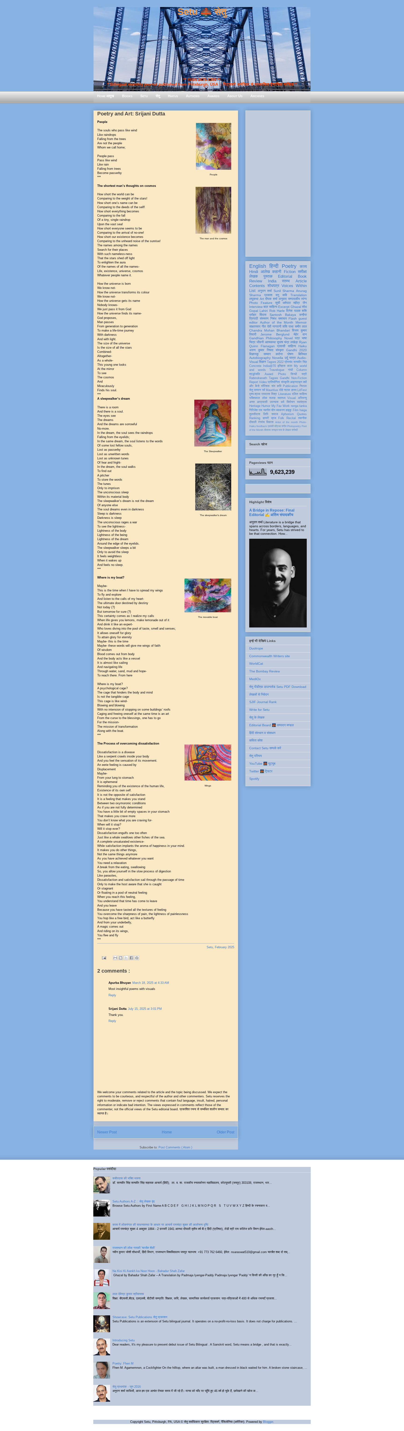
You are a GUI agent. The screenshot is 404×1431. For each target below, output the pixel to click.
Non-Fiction (299, 378)
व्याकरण (280, 410)
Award (269, 374)
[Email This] (115, 957)
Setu (144, 96)
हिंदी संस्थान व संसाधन (262, 733)
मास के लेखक (284, 429)
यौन (273, 410)
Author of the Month (276, 322)
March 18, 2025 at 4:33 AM (150, 983)
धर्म (282, 402)
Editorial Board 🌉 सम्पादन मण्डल (271, 725)
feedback (261, 426)
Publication (290, 386)
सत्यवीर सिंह (300, 362)
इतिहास (281, 366)
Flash (293, 318)
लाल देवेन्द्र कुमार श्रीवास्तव (128, 1294)
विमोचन (291, 402)
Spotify (254, 779)
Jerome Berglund (274, 334)
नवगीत (266, 410)
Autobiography (260, 358)
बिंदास (263, 315)
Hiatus (173, 96)
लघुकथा (253, 299)
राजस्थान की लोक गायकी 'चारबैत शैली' (133, 1248)
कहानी (276, 271)
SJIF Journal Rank (263, 702)
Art (262, 299)
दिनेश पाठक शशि (296, 311)
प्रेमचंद (288, 362)
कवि (284, 295)
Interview (256, 307)
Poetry (289, 266)
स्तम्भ (286, 281)
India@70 (269, 366)
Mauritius (272, 390)
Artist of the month (286, 422)
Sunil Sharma (284, 291)
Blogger (268, 1422)
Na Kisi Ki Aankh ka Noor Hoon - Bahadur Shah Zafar (148, 1271)
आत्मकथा (270, 342)
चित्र (252, 342)
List (252, 290)
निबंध (273, 318)
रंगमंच (261, 422)
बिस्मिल (302, 354)
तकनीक (302, 418)
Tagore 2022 (275, 362)
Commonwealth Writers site (269, 656)
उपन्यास (274, 402)
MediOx (255, 679)
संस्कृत (280, 350)
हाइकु (289, 410)
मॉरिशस (265, 386)
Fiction (290, 271)
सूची (277, 303)
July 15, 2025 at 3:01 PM (145, 1009)
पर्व (263, 390)
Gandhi (284, 378)
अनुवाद (282, 299)
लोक (264, 398)
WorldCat (256, 663)
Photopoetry (294, 426)
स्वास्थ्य (281, 398)
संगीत (283, 426)
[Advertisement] (278, 182)
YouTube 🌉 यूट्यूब (262, 763)
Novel (288, 338)
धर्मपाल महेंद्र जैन (295, 303)
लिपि (265, 414)
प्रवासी (281, 346)
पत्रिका (277, 426)
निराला (303, 386)
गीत (264, 326)
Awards (213, 96)
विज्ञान (262, 362)
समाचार (282, 318)
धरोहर (252, 315)
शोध (304, 307)
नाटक (287, 390)
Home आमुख (105, 96)
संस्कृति (285, 382)
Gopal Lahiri (258, 311)
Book (302, 276)
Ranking (254, 418)
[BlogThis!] (120, 957)
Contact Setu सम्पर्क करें (265, 748)
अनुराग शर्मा (265, 291)
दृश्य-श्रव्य (254, 394)
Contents (257, 286)
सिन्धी (294, 374)
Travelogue (276, 370)
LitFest (302, 390)
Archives (257, 96)
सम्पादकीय (294, 299)
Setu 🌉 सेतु (202, 12)
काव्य (303, 266)
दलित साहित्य (299, 394)
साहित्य (292, 346)
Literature (284, 394)
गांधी (290, 370)
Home (167, 1132)
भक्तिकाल (254, 398)
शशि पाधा (287, 326)
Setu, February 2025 (220, 947)
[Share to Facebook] (131, 957)
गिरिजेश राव (255, 410)
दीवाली (252, 422)
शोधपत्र (273, 286)
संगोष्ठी (295, 429)
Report (253, 382)
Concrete (255, 366)
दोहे (281, 390)
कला (289, 366)
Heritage (254, 406)
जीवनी (260, 342)
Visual (291, 398)
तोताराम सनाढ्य (271, 429)
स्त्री (304, 374)
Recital (291, 418)
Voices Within (294, 286)
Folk (281, 418)
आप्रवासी (262, 402)
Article (301, 281)
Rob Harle (277, 311)
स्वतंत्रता (302, 402)
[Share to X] (126, 957)
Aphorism (287, 414)
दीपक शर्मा (271, 299)
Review (255, 281)
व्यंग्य (304, 299)
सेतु (158, 96)
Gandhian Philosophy (265, 338)
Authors (192, 96)
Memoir (301, 322)
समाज (274, 414)
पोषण (290, 354)
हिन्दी (273, 266)
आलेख (265, 271)
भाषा (304, 338)
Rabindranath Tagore (263, 378)
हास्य (293, 390)
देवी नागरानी (274, 326)
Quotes (302, 414)
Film (296, 410)
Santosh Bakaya (283, 315)
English (257, 266)
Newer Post (107, 1132)
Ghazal (296, 307)
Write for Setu (259, 710)
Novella (277, 358)
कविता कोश (256, 740)
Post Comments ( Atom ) (175, 1147)
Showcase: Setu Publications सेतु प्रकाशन (139, 1317)
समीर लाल (301, 326)
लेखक (253, 276)
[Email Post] (103, 957)
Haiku (302, 346)
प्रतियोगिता (274, 382)
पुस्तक (268, 276)
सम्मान (267, 354)
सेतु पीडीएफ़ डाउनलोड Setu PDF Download (277, 687)
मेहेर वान (300, 334)
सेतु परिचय (255, 756)
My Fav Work (280, 406)
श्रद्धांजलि (254, 374)
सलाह (272, 398)
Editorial (285, 276)
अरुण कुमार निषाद (261, 350)
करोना (279, 354)
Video (263, 382)
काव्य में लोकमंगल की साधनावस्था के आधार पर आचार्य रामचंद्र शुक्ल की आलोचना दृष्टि (160, 1224)
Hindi (253, 271)
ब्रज (273, 418)
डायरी (266, 418)
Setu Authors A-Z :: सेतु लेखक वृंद (133, 1201)
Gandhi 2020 (296, 350)
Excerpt (283, 307)
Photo (282, 374)
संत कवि (276, 386)
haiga (303, 410)
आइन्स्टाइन (296, 382)
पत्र (297, 338)
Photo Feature (260, 303)
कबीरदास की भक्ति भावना (126, 1178)
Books (127, 96)
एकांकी (271, 426)
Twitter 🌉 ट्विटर (260, 771)
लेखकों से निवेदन (259, 694)
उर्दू (286, 358)
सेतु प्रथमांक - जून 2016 (126, 1386)
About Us (234, 96)
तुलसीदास (254, 414)
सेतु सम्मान (255, 390)
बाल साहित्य (270, 307)
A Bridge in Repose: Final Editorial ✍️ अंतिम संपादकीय (271, 512)
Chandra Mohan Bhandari (269, 330)
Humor (265, 406)
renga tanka (299, 406)
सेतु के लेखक (256, 717)
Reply (112, 995)
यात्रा (292, 358)
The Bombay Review (264, 671)
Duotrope (256, 648)
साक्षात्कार (254, 326)
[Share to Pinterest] (136, 957)
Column (301, 370)
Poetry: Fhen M (122, 1363)
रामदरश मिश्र (269, 394)
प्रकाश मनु (271, 295)
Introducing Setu (123, 1340)
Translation (298, 295)
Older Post (225, 1132)
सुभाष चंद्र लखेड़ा (287, 342)
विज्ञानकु (254, 354)
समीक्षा (302, 271)
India (272, 281)
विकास (270, 422)
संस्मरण (264, 318)
